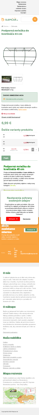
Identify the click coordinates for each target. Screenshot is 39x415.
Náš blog (9, 253)
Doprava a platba (20, 11)
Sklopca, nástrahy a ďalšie (11, 368)
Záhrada (14, 26)
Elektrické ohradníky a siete (12, 357)
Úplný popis (22, 109)
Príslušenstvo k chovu (10, 351)
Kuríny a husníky (8, 344)
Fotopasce (6, 366)
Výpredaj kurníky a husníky (14, 99)
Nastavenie (26, 219)
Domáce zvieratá (8, 362)
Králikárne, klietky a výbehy (12, 347)
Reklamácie (22, 4)
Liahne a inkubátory (9, 349)
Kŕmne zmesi (7, 353)
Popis (6, 158)
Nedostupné (31, 135)
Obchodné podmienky (10, 332)
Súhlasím (12, 219)
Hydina (5, 342)
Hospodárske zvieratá (10, 359)
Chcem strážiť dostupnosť (11, 117)
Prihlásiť (30, 230)
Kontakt (23, 13)
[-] (33, 149)
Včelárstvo (6, 355)
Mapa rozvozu (21, 2)
